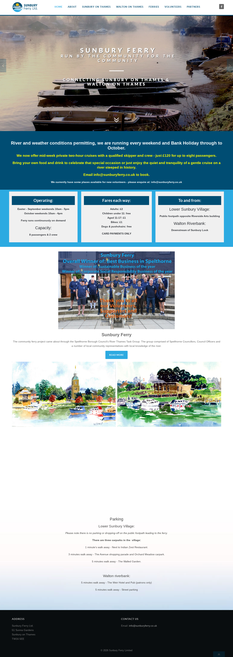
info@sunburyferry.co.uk (114, 175)
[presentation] (3, 65)
